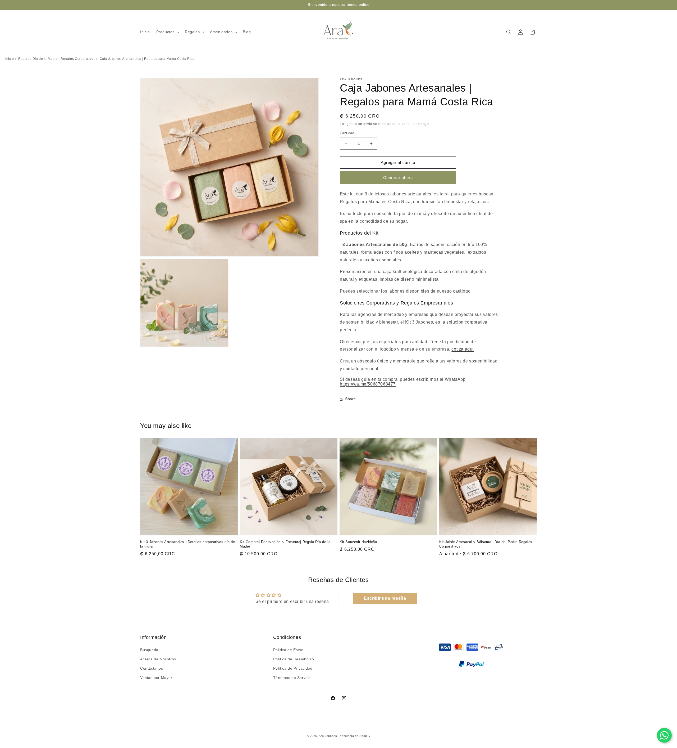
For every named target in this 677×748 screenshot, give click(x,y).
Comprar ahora (398, 177)
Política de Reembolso (293, 659)
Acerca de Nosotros (158, 659)
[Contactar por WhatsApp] (664, 735)
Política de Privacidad (293, 668)
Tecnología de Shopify (354, 735)
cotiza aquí (462, 349)
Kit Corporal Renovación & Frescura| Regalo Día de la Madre (285, 544)
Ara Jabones (328, 735)
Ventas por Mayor (156, 677)
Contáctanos (151, 668)
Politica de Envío (288, 649)
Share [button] (350, 399)
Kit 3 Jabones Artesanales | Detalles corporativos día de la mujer (187, 544)
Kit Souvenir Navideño (358, 542)
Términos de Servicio (292, 677)
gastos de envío (359, 124)
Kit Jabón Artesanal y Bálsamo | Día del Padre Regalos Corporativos (485, 544)
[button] (167, 31)
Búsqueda (149, 649)
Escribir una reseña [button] (385, 598)
